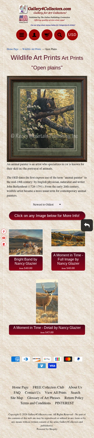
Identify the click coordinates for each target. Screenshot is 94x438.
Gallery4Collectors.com (40, 414)
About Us (75, 387)
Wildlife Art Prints (31, 49)
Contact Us (32, 392)
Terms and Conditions (35, 403)
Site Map (16, 397)
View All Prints (55, 392)
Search (75, 392)
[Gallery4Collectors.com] (47, 15)
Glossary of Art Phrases (43, 397)
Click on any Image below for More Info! (47, 216)
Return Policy (74, 397)
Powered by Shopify (47, 429)
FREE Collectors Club (48, 387)
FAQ (17, 392)
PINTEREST (64, 403)
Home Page (12, 49)
